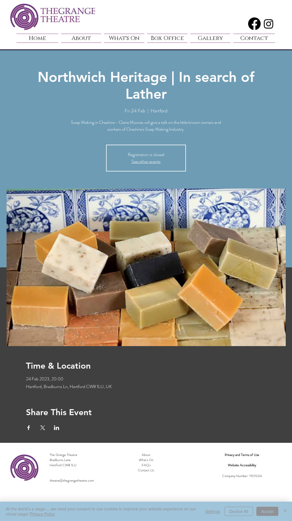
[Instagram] (268, 23)
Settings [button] (212, 511)
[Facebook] (254, 23)
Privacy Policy (42, 514)
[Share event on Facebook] (28, 427)
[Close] (285, 511)
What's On (146, 460)
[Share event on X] (42, 427)
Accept (267, 511)
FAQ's (146, 465)
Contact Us (146, 470)
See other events (146, 161)
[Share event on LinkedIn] (56, 427)
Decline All (238, 511)
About (146, 454)
